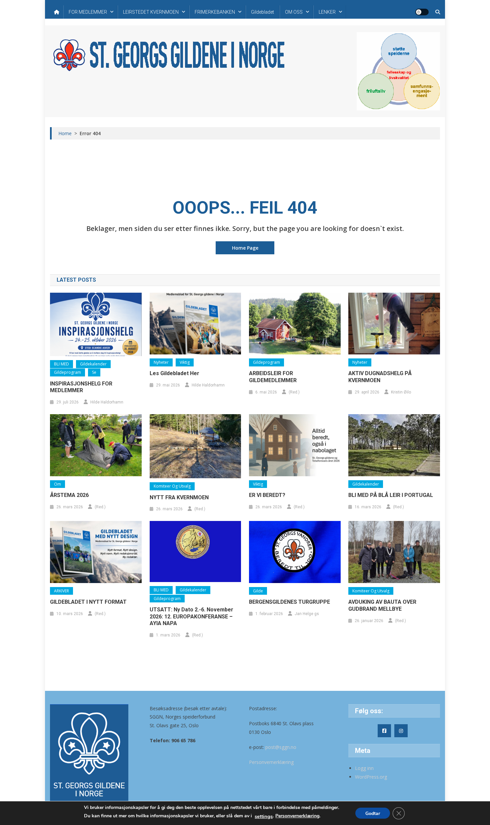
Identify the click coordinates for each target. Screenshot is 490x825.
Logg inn (364, 768)
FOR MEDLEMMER (88, 12)
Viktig (185, 362)
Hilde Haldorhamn (106, 402)
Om (57, 484)
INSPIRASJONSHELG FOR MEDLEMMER (81, 387)
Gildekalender (93, 364)
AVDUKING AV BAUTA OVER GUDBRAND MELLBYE (382, 605)
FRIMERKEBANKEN (215, 12)
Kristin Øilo (401, 392)
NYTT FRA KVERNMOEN (179, 497)
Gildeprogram (67, 372)
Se (94, 372)
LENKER (327, 12)
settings (264, 816)
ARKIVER (61, 591)
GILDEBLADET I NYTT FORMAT (88, 602)
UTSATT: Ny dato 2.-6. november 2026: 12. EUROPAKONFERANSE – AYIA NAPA (191, 616)
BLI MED (61, 364)
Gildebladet (262, 12)
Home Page (245, 248)
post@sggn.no (280, 747)
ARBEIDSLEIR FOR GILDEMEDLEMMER (273, 376)
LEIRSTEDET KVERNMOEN (151, 12)
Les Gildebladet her (174, 373)
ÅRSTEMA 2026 (69, 495)
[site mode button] (422, 12)
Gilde (258, 591)
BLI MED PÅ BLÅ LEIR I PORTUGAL (390, 495)
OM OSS (294, 12)
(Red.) (294, 392)
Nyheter (161, 362)
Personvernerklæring (271, 762)
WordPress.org (371, 777)
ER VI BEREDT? (267, 495)
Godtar (372, 813)
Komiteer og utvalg (172, 486)
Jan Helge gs (307, 613)
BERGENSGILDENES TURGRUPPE (289, 602)
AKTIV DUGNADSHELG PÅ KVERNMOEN (380, 376)
